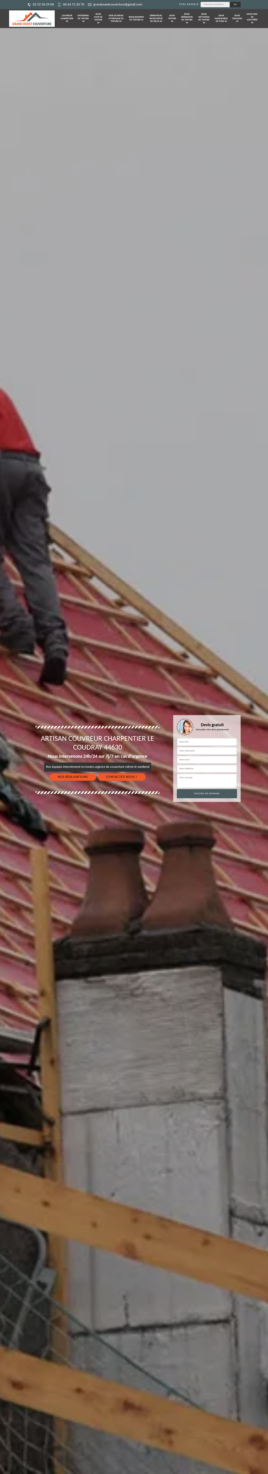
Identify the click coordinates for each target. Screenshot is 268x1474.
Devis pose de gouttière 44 (252, 18)
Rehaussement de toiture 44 (136, 18)
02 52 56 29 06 (43, 4)
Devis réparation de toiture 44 (187, 18)
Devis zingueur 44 (237, 18)
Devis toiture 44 (172, 18)
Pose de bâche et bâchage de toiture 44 (116, 18)
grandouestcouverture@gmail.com (117, 4)
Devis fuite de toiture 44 (98, 18)
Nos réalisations (73, 777)
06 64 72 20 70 (73, 4)
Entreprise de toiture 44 (83, 18)
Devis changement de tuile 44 (221, 18)
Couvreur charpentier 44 (67, 18)
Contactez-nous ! (121, 777)
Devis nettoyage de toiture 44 (203, 18)
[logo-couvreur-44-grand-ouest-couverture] (32, 18)
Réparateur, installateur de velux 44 (156, 18)
